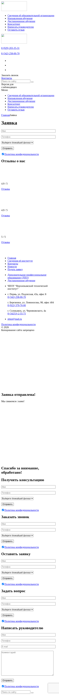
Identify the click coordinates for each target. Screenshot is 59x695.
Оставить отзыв (16, 29)
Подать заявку (15, 269)
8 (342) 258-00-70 (10, 53)
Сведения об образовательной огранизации (31, 15)
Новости (12, 266)
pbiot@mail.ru (15, 319)
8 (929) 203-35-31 (10, 48)
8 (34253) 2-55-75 (17, 313)
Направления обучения (20, 18)
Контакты (13, 263)
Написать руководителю (21, 27)
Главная (12, 258)
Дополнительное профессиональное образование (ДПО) (27, 276)
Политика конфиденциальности (21, 154)
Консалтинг (14, 24)
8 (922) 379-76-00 (17, 305)
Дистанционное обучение (21, 21)
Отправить (8, 148)
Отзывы (5, 189)
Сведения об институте (20, 260)
